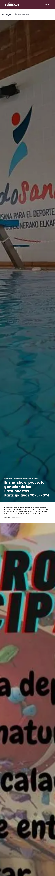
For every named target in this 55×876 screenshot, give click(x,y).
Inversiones (11, 478)
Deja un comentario (16, 517)
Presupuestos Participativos (30, 478)
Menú (47, 4)
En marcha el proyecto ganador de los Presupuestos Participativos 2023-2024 (26, 489)
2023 (5, 478)
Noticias (18, 478)
